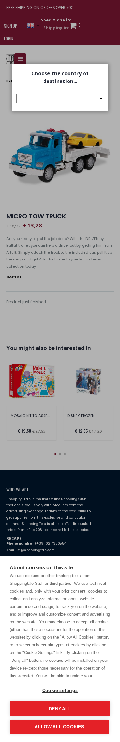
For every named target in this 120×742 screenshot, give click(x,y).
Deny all (60, 708)
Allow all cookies (59, 726)
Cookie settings (60, 690)
